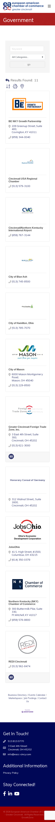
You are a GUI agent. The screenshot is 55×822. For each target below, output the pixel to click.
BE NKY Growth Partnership (25, 121)
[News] (11, 458)
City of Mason (16, 369)
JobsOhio (14, 547)
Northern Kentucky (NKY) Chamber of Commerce (23, 602)
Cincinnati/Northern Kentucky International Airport (26, 229)
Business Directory (17, 695)
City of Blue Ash (18, 276)
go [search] (28, 64)
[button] (7, 80)
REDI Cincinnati (18, 661)
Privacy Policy (10, 772)
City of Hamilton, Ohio (21, 323)
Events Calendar (37, 695)
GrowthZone (27, 817)
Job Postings (30, 698)
